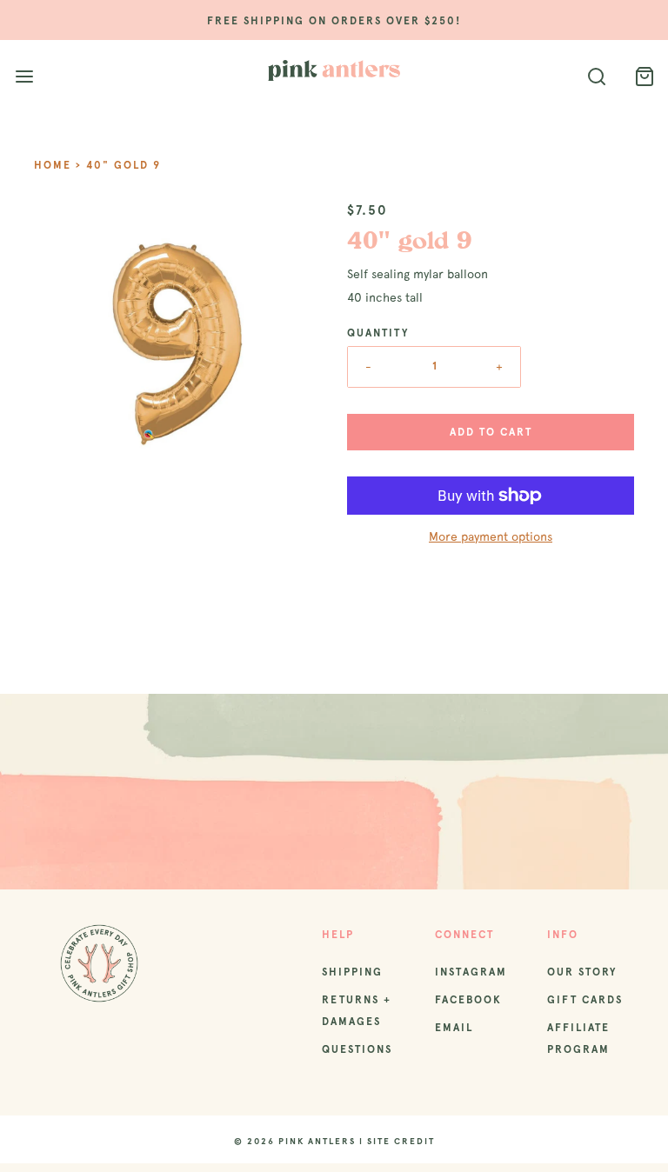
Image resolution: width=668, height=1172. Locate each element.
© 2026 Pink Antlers (295, 1141)
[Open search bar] (596, 77)
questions (357, 1049)
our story (582, 972)
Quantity (378, 333)
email (454, 1028)
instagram (471, 972)
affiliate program (578, 1038)
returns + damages (356, 1011)
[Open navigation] (24, 77)
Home (52, 165)
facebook (468, 1000)
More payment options (490, 536)
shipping (352, 972)
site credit (401, 1141)
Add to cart (491, 432)
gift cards (585, 1000)
